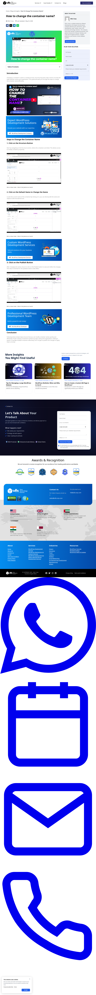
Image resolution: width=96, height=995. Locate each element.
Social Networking (54, 558)
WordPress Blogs (75, 551)
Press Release (11, 560)
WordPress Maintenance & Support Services (36, 553)
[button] (7, 25)
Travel (50, 553)
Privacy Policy (11, 558)
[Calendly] (48, 770)
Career (9, 555)
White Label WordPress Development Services (35, 558)
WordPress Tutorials (75, 549)
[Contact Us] (48, 867)
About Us (10, 551)
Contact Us (11, 553)
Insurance (52, 551)
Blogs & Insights (15, 11)
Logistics (51, 555)
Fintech (51, 549)
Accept (26, 990)
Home (7, 11)
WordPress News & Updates (78, 552)
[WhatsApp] (48, 673)
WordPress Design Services (36, 556)
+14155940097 (14, 521)
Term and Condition (13, 556)
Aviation (51, 556)
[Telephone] (48, 964)
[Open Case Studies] (51, 3)
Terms (15, 987)
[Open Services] (40, 3)
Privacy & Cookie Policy (8, 987)
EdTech (51, 564)
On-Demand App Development (58, 560)
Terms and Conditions (80, 573)
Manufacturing (53, 562)
